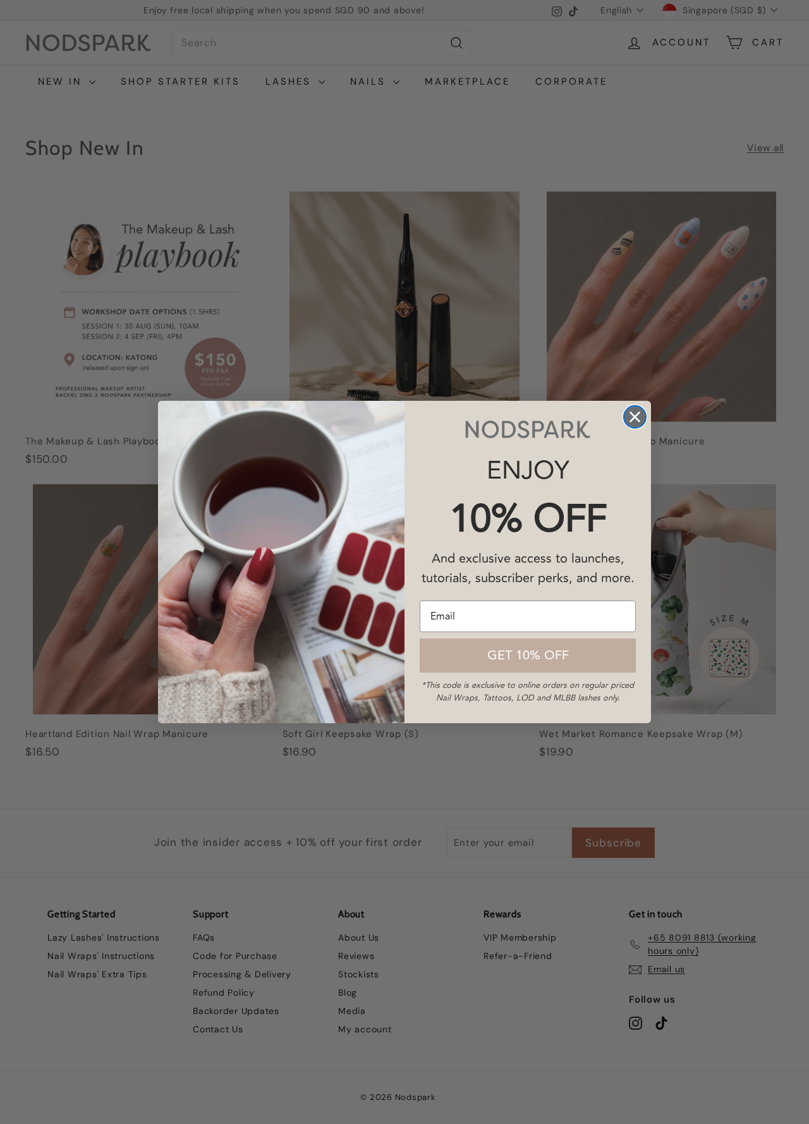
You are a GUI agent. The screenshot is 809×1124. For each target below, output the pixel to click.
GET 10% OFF (528, 655)
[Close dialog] (635, 417)
